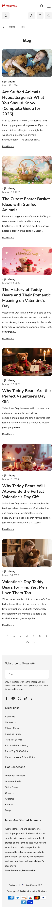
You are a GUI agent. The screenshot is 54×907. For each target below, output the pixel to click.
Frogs (8, 810)
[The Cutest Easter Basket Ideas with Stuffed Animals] (27, 170)
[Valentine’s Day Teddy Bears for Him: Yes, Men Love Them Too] (27, 553)
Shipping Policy (13, 734)
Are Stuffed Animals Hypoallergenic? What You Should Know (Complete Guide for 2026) (23, 103)
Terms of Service (13, 739)
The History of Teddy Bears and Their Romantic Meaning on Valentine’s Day (26, 298)
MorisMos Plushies (37, 891)
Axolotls (9, 798)
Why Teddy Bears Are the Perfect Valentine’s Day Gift (26, 396)
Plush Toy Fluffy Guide (17, 751)
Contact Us (11, 722)
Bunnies (9, 804)
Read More (8, 146)
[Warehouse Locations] (48, 15)
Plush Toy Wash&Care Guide (20, 757)
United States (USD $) (33, 885)
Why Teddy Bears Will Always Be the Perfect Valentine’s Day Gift (23, 491)
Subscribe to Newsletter (21, 663)
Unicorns (9, 793)
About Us (10, 716)
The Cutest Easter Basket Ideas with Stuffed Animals (26, 204)
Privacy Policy (12, 728)
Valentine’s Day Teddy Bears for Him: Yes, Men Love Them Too (24, 587)
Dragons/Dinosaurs (15, 775)
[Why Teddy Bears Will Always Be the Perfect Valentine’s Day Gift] (27, 457)
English (12, 885)
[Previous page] (7, 636)
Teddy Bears (11, 787)
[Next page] (34, 642)
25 (27, 642)
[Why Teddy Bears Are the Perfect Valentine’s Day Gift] (27, 362)
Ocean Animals (13, 781)
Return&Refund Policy (16, 745)
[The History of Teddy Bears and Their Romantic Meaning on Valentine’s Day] (27, 261)
